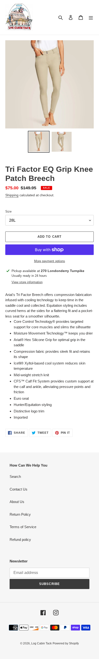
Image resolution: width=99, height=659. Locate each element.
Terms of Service (23, 527)
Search (15, 476)
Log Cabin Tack (41, 643)
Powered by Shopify (66, 643)
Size (8, 211)
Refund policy (20, 540)
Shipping (12, 195)
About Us (17, 502)
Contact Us (18, 489)
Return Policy (20, 514)
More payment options (49, 261)
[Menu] (91, 17)
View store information (27, 282)
